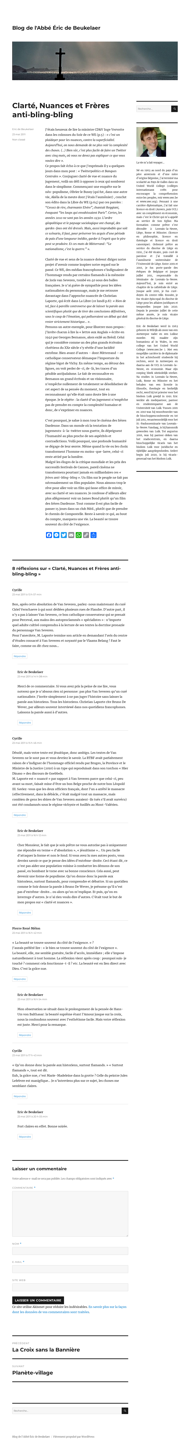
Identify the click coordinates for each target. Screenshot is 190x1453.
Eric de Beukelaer (23, 129)
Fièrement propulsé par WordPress (73, 1436)
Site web (19, 1280)
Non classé (18, 139)
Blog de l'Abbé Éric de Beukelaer (56, 28)
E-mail (18, 1262)
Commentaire (24, 1187)
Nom (17, 1243)
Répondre (20, 656)
